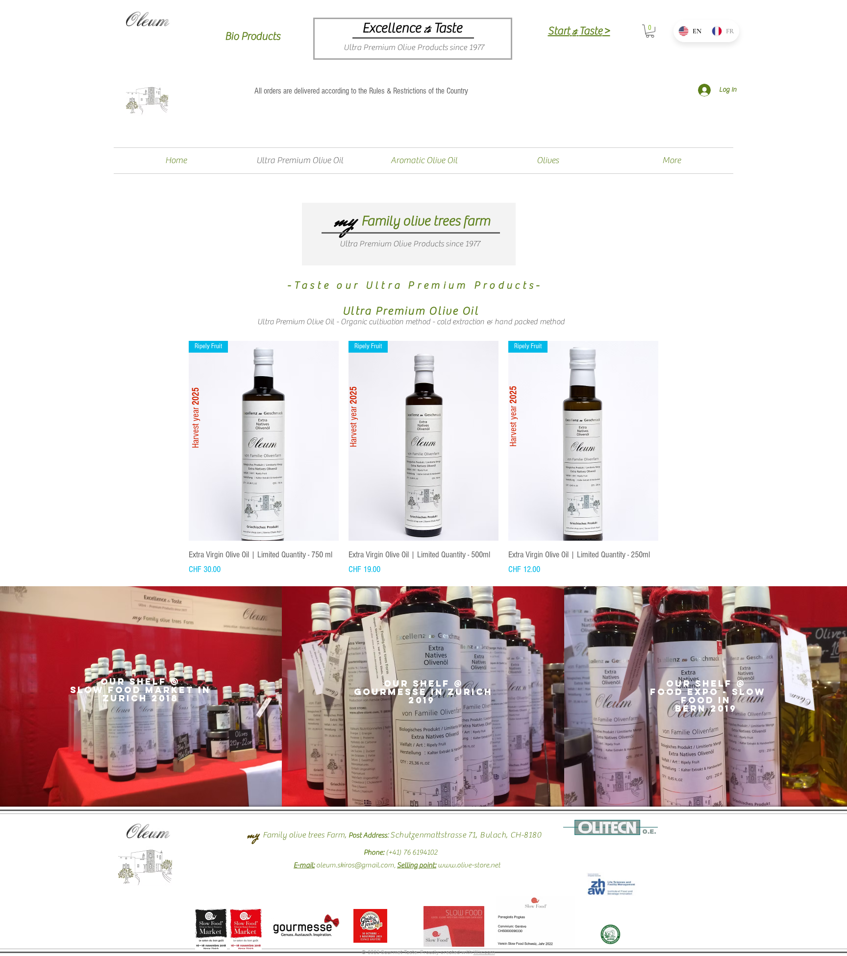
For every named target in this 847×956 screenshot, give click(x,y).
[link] (650, 31)
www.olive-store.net (469, 865)
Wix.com (484, 952)
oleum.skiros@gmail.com (355, 865)
